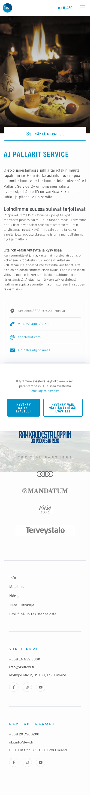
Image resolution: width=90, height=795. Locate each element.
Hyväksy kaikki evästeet (23, 408)
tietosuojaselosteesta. (45, 391)
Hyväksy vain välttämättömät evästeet (63, 408)
